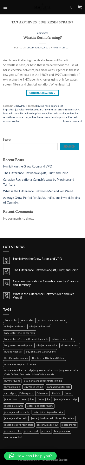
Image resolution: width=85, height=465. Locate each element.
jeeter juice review (47, 424)
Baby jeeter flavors (14, 326)
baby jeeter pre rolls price (18, 345)
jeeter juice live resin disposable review (52, 418)
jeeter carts (10, 399)
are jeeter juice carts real (52, 320)
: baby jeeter (11, 320)
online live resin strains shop (45, 117)
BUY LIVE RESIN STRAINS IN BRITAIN (59, 109)
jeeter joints (27, 399)
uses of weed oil (13, 437)
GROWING (42, 33)
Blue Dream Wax (70, 345)
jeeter (68, 393)
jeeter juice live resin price (18, 424)
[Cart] (80, 7)
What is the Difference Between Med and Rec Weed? (38, 191)
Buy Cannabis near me (16, 358)
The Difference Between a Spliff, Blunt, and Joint (35, 173)
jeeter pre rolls (12, 431)
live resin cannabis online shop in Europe (25, 113)
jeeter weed (31, 431)
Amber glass (27, 320)
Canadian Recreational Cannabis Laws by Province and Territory (46, 282)
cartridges (10, 393)
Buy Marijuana (12, 380)
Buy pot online (12, 386)
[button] (30, 456)
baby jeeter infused (39, 326)
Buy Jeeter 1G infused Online (48, 358)
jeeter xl (46, 431)
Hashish (56, 393)
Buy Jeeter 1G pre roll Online (20, 364)
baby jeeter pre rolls (63, 339)
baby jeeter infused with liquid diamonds (26, 339)
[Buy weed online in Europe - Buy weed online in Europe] (42, 7)
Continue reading (42, 92)
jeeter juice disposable (16, 412)
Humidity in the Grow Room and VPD (27, 166)
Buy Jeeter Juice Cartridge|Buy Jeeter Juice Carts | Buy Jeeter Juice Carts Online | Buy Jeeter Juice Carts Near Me (41, 372)
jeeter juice (44, 399)
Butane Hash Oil (13, 351)
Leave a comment (72, 121)
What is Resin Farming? (42, 37)
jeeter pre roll (69, 424)
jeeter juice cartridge (65, 399)
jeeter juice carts (13, 405)
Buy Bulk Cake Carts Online (41, 351)
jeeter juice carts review (40, 405)
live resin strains (57, 113)
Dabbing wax (26, 393)
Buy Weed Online (33, 386)
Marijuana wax (62, 431)
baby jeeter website (46, 345)
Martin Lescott (62, 47)
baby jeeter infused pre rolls (19, 332)
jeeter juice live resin (15, 418)
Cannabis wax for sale (58, 386)
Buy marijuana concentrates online (43, 380)
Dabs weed (42, 393)
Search (7, 139)
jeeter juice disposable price (48, 412)
